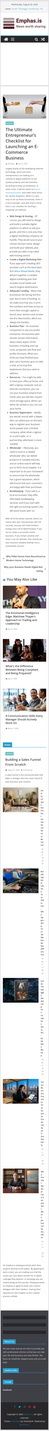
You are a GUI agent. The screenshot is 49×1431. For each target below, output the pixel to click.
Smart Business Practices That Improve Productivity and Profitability (42, 1113)
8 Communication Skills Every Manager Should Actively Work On (24, 719)
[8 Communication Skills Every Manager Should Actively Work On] (24, 690)
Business (10, 123)
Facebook (7, 1390)
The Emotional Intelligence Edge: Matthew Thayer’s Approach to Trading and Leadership (22, 618)
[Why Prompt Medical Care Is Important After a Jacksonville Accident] (21, 1214)
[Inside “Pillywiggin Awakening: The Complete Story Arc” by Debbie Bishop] (20, 1027)
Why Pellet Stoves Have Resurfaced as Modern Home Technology (25, 558)
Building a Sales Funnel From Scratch (23, 762)
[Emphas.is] (6, 39)
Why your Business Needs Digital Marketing (23, 569)
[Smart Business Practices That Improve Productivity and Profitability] (21, 1123)
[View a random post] (43, 39)
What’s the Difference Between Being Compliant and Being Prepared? (22, 669)
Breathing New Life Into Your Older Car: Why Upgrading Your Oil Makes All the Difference (42, 913)
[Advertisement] (24, 64)
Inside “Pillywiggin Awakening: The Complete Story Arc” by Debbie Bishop (42, 1018)
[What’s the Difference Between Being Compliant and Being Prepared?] (24, 640)
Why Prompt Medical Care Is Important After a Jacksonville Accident (42, 1204)
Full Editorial (27, 770)
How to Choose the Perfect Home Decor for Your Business (42, 817)
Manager (11, 164)
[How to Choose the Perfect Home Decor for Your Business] (20, 827)
